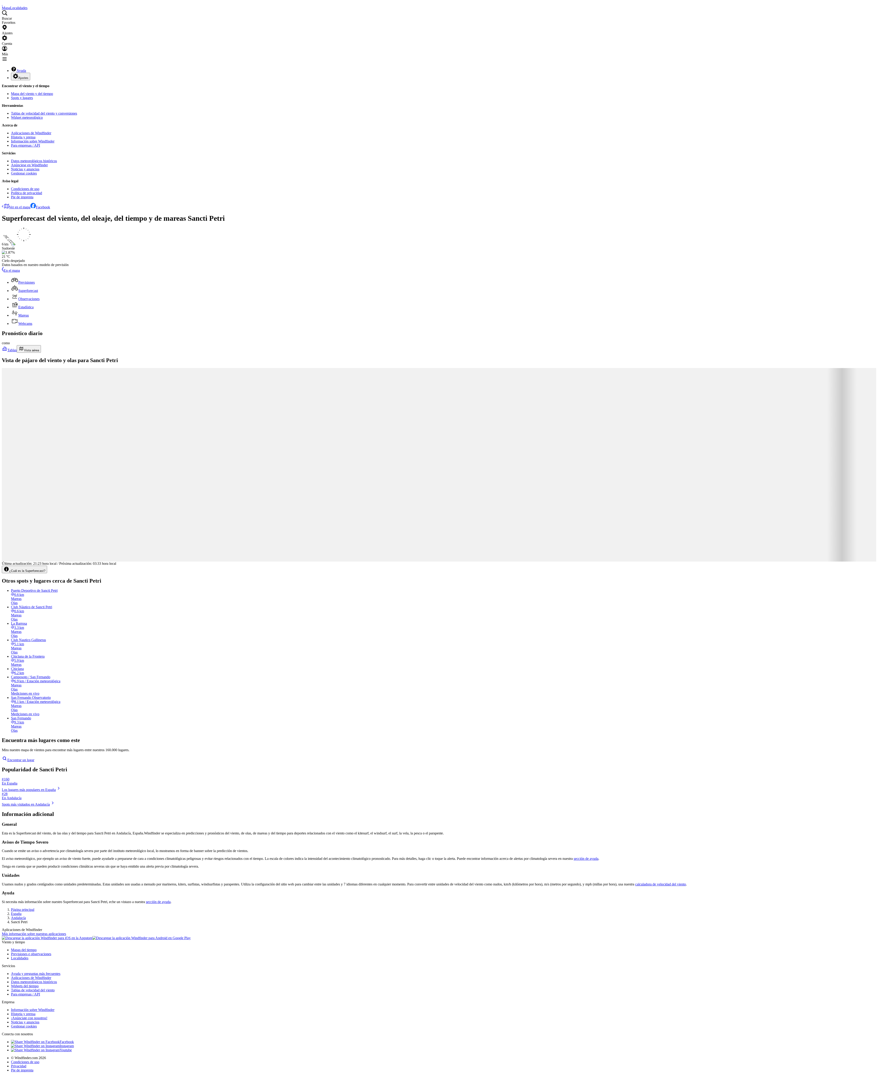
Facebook (43, 207)
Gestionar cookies (24, 173)
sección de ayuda (586, 859)
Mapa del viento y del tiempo (32, 94)
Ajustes (23, 78)
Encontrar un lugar (20, 760)
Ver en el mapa (19, 207)
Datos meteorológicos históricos (34, 161)
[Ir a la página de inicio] (2, 4)
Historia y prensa (23, 137)
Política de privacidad (26, 193)
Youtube (66, 1050)
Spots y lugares (22, 98)
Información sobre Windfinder (32, 141)
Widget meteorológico (27, 117)
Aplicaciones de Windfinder (31, 133)
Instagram (67, 1046)
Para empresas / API (25, 145)
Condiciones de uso (25, 189)
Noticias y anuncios (25, 169)
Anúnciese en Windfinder (29, 165)
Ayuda (21, 71)
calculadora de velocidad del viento (660, 884)
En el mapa (12, 270)
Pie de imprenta (22, 197)
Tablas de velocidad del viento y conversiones (44, 113)
